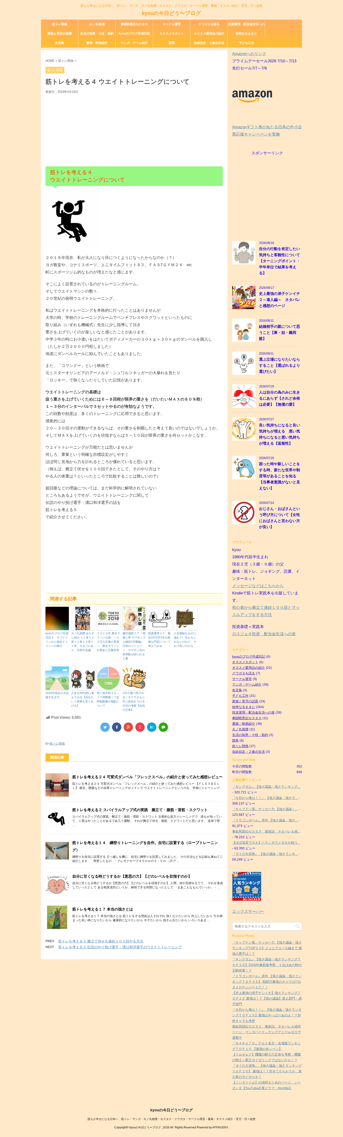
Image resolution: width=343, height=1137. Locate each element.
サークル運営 (172, 24)
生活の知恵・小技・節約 (97, 33)
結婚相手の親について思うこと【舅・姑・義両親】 (279, 332)
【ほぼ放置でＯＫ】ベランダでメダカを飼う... (266, 842)
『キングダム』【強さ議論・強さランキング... (266, 786)
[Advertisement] (134, 129)
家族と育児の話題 (60, 33)
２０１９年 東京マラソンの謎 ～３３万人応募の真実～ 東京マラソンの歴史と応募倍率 (108, 642)
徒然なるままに (246, 33)
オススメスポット (172, 33)
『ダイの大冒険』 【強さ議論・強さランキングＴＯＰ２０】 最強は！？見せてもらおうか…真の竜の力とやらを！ (267, 1071)
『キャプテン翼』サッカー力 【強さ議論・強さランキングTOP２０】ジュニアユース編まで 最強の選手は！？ (267, 948)
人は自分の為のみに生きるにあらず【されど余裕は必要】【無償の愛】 (279, 398)
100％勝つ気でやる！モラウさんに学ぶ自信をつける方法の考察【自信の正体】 (133, 701)
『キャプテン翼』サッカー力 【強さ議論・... (265, 809)
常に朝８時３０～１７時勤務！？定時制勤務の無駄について (108, 699)
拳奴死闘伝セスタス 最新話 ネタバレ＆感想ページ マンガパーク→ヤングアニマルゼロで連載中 (266, 1032)
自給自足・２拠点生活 (209, 43)
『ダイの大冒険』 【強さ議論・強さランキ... (265, 854)
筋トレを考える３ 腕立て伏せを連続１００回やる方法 (100, 941)
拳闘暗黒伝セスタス (134, 24)
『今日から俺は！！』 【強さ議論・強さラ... (265, 798)
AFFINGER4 (220, 1127)
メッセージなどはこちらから (258, 586)
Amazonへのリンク (249, 54)
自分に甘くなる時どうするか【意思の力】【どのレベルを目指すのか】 (132, 876)
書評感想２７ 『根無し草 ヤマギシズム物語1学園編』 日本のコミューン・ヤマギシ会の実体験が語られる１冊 (134, 646)
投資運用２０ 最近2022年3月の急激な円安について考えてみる (159, 640)
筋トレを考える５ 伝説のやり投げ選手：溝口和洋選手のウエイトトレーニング (120, 947)
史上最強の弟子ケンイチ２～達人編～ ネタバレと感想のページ (279, 300)
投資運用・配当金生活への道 (246, 25)
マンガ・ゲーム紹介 (134, 43)
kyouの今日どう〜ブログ (171, 13)
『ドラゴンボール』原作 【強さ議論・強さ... (265, 820)
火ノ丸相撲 (97, 24)
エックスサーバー (248, 911)
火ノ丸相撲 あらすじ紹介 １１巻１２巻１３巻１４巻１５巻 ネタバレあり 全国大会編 (82, 642)
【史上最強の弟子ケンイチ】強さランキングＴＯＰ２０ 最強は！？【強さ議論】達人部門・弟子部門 (267, 998)
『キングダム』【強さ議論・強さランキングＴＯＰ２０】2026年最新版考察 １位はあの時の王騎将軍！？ (267, 964)
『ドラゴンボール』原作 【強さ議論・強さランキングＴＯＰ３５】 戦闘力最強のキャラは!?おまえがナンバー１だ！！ (267, 981)
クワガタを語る (209, 24)
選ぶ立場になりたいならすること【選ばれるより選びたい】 (279, 365)
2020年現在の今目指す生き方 (57, 695)
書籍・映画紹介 (97, 43)
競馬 (172, 43)
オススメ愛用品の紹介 (209, 33)
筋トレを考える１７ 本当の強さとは (102, 909)
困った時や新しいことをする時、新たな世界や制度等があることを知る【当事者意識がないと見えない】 (279, 476)
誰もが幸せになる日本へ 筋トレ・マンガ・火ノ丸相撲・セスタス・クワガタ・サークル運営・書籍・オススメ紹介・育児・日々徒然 (172, 1119)
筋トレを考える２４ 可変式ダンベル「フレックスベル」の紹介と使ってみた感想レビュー (147, 777)
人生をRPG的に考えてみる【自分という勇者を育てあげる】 (82, 699)
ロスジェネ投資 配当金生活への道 (264, 634)
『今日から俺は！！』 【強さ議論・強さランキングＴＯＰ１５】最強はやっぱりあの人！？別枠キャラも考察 (267, 1015)
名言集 (59, 43)
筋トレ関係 (59, 24)
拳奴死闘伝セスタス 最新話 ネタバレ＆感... (266, 831)
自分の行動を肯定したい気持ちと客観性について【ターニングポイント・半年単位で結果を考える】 (279, 261)
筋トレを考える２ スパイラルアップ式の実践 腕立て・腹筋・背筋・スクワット (140, 810)
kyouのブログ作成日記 (134, 33)
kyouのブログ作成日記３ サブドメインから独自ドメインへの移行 (57, 640)
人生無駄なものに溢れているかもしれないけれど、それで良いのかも (185, 640)
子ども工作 (246, 43)
